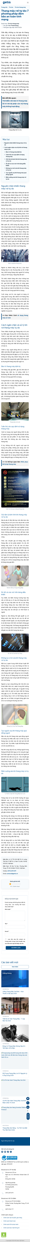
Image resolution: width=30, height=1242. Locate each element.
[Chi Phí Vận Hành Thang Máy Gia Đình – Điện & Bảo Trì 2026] (15, 1087)
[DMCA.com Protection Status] (3, 1235)
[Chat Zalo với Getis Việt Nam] (27, 1107)
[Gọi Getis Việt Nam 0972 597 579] (27, 1102)
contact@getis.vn (12, 873)
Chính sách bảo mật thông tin (11, 1228)
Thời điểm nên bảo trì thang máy (14, 101)
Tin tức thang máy (20, 7)
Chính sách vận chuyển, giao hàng (12, 1217)
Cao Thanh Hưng (13, 25)
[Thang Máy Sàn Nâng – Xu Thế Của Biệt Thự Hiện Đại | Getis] (15, 1115)
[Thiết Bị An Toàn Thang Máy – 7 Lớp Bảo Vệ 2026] (15, 1006)
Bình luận (8, 909)
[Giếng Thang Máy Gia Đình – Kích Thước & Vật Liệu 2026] (15, 978)
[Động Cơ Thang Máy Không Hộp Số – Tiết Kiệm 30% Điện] (15, 1033)
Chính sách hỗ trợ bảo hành (10, 1224)
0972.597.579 (12, 871)
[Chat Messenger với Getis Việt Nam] (27, 1098)
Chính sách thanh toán (9, 1221)
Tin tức (11, 7)
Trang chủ (4, 7)
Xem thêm (15, 967)
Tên (6, 923)
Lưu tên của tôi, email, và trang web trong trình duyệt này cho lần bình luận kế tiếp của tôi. (15, 941)
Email (7, 931)
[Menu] (28, 3)
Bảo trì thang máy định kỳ (14, 152)
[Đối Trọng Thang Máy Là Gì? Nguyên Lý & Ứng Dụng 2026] (15, 1060)
